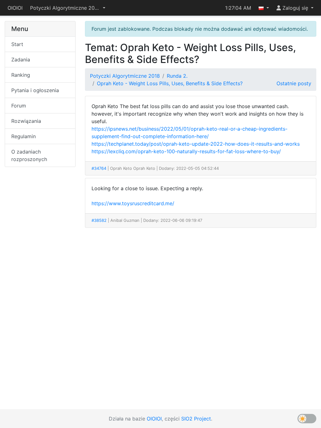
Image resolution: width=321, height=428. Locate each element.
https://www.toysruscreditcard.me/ (133, 203)
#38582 (99, 220)
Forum (18, 105)
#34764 (99, 168)
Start (17, 44)
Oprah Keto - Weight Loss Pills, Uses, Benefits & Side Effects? (170, 83)
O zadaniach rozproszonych (29, 155)
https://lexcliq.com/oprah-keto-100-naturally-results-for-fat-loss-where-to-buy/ (186, 151)
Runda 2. (177, 76)
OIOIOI (15, 8)
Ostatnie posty (293, 83)
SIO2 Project (196, 418)
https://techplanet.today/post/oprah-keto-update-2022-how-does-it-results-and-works (196, 144)
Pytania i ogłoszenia (35, 90)
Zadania (20, 59)
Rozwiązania (26, 121)
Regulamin (23, 136)
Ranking (20, 75)
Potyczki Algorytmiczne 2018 (125, 76)
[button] (67, 8)
